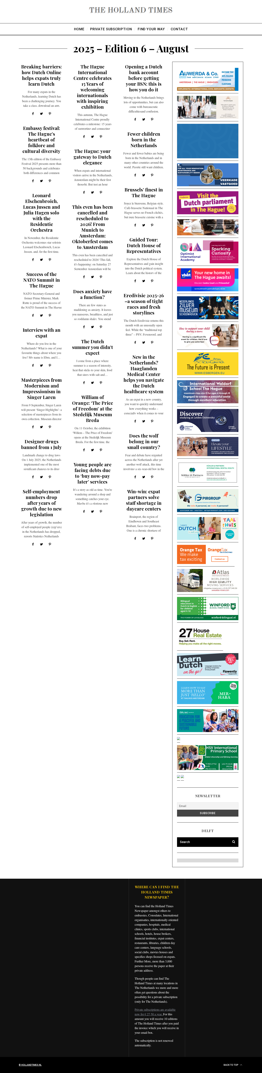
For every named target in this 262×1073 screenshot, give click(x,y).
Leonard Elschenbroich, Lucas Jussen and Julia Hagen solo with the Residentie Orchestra (41, 212)
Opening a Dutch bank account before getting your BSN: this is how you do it (143, 78)
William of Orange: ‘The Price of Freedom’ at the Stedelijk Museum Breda (92, 408)
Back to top (231, 1065)
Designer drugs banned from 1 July (41, 444)
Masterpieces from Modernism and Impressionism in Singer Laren (41, 388)
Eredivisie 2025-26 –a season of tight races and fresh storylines (144, 304)
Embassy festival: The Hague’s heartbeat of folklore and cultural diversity (41, 139)
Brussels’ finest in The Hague (143, 192)
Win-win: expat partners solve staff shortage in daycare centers (143, 500)
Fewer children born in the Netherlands (143, 139)
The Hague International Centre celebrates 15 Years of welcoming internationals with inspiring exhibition (92, 86)
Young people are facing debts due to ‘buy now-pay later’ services (92, 473)
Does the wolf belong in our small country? (143, 441)
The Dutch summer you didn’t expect (92, 347)
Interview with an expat (41, 333)
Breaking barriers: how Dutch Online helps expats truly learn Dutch (41, 75)
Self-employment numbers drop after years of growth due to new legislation (41, 502)
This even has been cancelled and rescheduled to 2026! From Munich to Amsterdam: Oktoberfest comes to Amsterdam (92, 227)
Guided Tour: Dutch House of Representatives (143, 245)
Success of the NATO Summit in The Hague (41, 280)
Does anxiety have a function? (92, 294)
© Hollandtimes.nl (30, 1065)
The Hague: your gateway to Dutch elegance (92, 157)
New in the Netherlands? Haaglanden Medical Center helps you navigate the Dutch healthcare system (144, 374)
